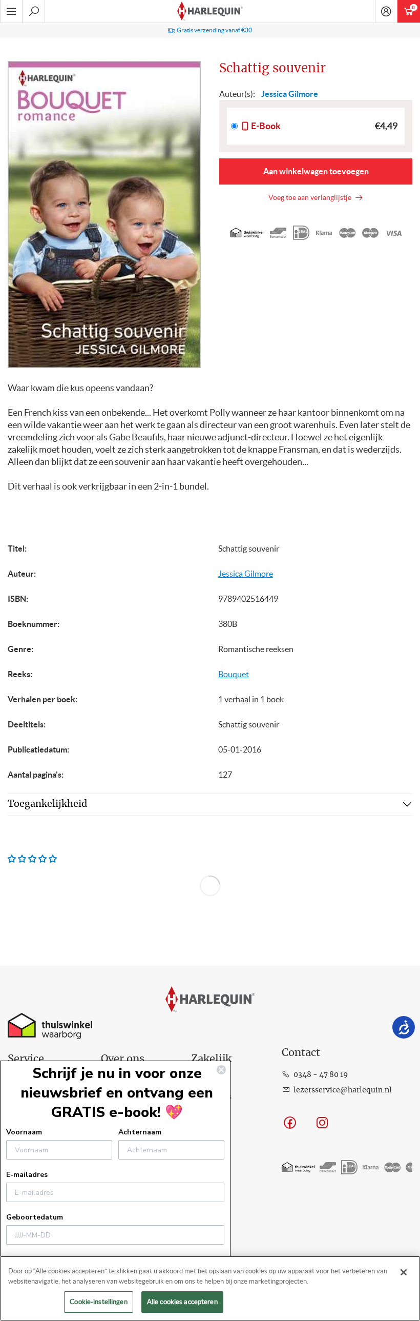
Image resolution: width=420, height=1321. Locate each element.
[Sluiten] (403, 1272)
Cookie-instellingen (98, 1302)
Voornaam (24, 1132)
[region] (210, 1288)
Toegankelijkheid (47, 804)
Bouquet (233, 674)
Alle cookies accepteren (182, 1302)
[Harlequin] (210, 11)
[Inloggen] (386, 11)
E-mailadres (27, 1175)
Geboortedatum (34, 1217)
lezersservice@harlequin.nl (342, 1090)
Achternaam (139, 1132)
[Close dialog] (221, 1070)
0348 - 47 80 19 (320, 1075)
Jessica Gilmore (245, 573)
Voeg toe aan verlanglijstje (311, 197)
